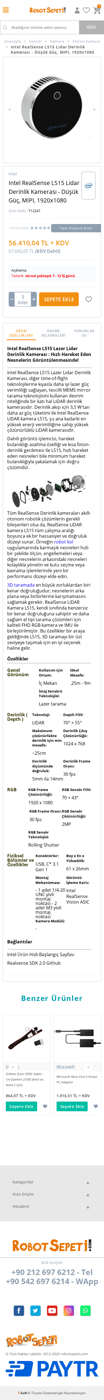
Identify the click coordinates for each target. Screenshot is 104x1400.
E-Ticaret (35, 1393)
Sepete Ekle (59, 299)
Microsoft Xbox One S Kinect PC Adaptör (77, 1079)
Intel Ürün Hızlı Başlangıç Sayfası (40, 954)
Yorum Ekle (19, 227)
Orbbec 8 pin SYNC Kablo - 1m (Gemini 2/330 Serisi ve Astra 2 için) (25, 1079)
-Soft (23, 1393)
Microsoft (66, 1066)
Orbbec (12, 1066)
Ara (91, 27)
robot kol (63, 542)
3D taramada (21, 585)
